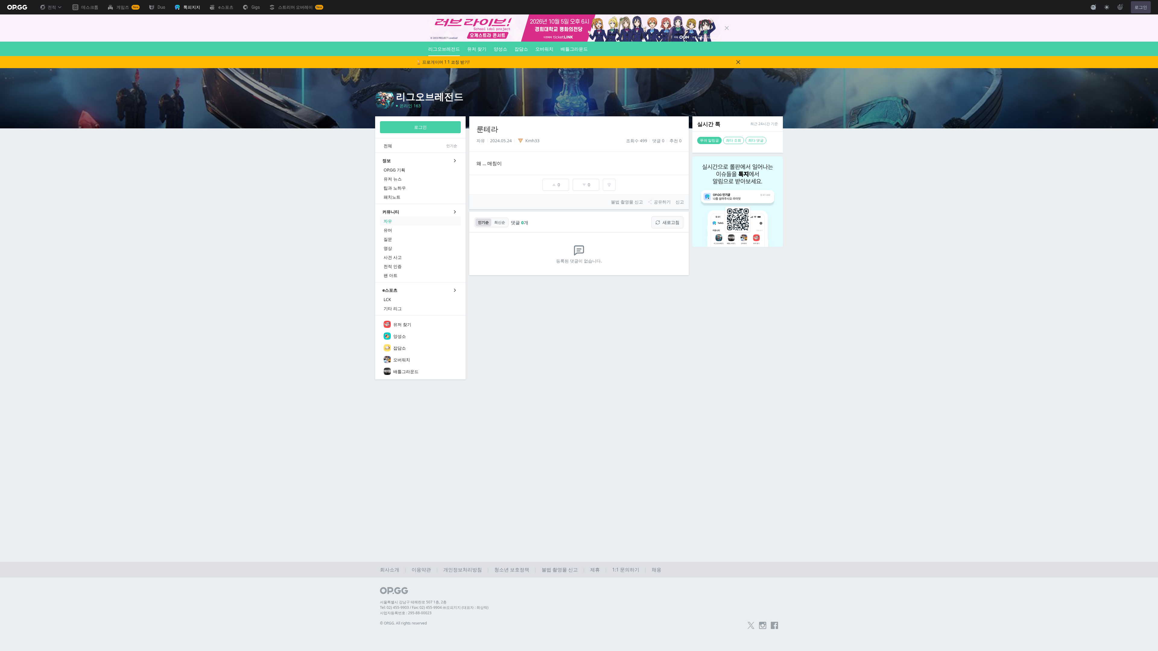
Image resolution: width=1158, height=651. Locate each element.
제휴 (595, 570)
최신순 (499, 222)
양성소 (500, 49)
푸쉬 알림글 (709, 140)
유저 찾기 (476, 49)
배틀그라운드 (574, 49)
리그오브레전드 (444, 49)
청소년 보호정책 (511, 569)
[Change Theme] (1107, 7)
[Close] (726, 28)
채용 (656, 570)
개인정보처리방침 (462, 569)
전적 (52, 7)
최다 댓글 (756, 140)
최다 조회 (733, 140)
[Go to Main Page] (17, 7)
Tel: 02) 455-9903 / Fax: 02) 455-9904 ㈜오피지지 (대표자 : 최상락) (434, 607)
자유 (480, 140)
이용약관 (421, 569)
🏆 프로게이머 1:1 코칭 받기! (443, 62)
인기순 (483, 222)
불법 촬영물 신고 (560, 569)
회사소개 (389, 570)
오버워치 (544, 49)
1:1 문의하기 (625, 569)
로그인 (1140, 7)
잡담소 (521, 49)
